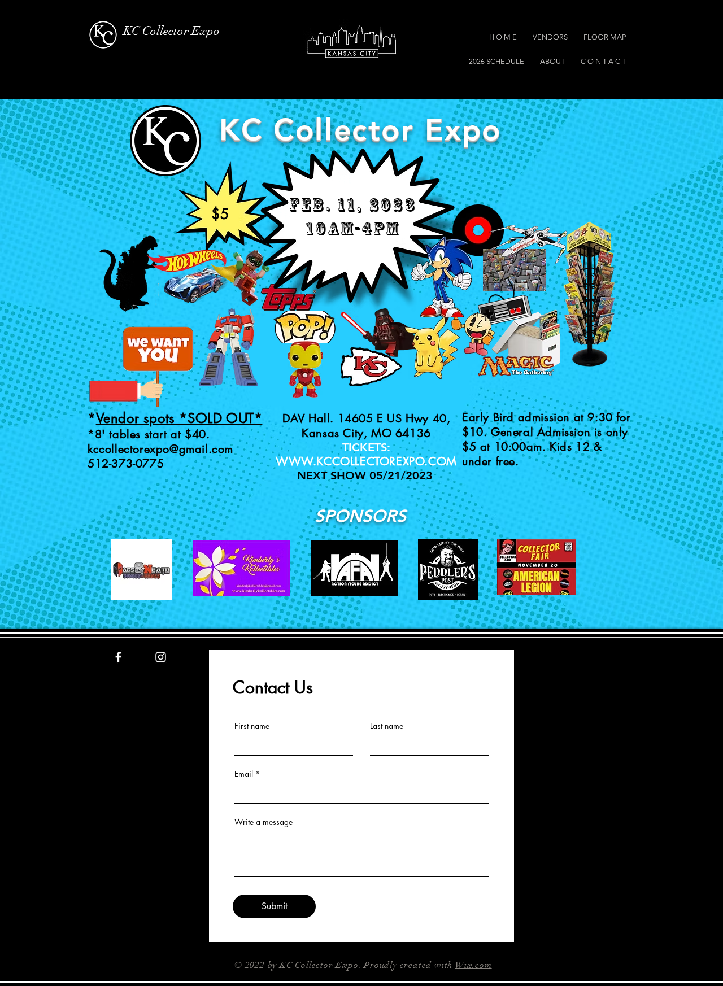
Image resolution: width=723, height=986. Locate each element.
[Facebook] (118, 657)
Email (243, 774)
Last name (386, 726)
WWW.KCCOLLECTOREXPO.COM (366, 461)
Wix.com (473, 965)
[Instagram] (161, 657)
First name (251, 726)
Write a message (263, 822)
